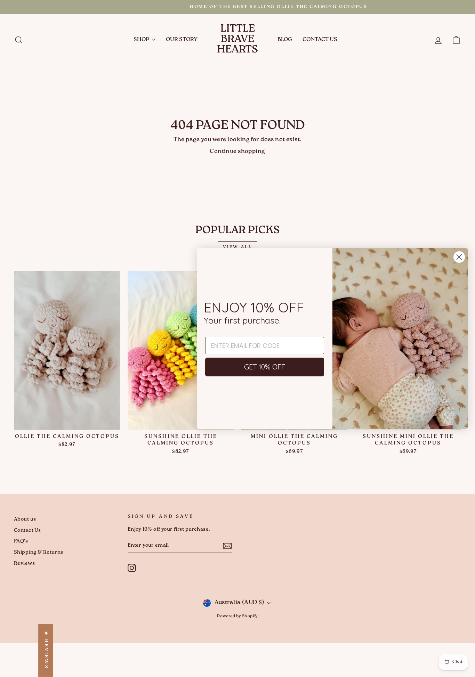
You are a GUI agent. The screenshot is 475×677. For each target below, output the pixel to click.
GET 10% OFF (264, 366)
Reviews (24, 563)
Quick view (67, 421)
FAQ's (21, 541)
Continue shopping (237, 151)
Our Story (182, 40)
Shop (142, 40)
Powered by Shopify (237, 616)
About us (25, 519)
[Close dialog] (459, 257)
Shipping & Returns (38, 552)
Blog (284, 40)
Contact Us (320, 40)
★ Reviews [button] (45, 650)
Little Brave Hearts (237, 40)
